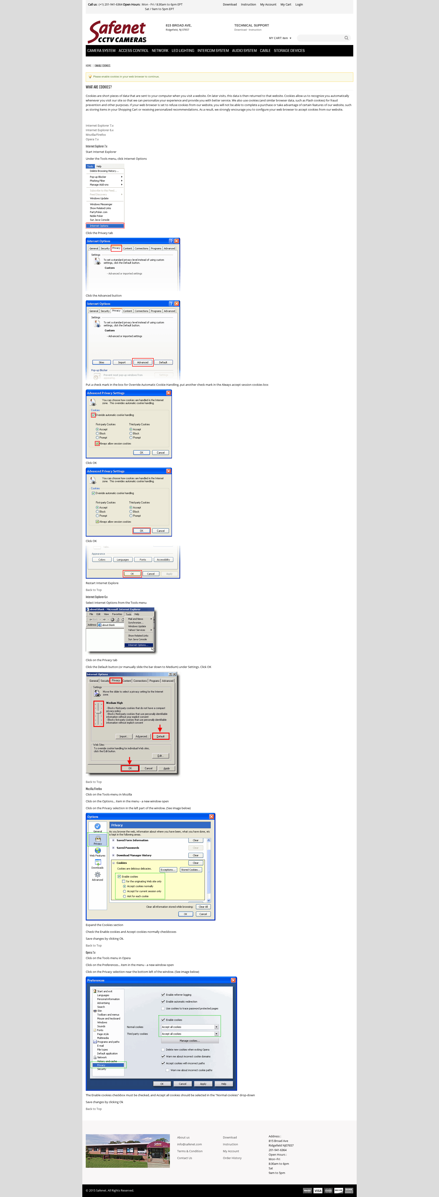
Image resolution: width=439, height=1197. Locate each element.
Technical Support (251, 25)
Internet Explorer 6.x (100, 130)
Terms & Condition (190, 1151)
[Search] (346, 38)
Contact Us (184, 1158)
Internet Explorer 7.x (100, 126)
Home (88, 65)
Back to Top (94, 590)
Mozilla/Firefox (96, 135)
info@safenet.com (189, 1144)
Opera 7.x (92, 139)
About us (183, 1137)
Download (240, 29)
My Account (231, 1151)
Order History (232, 1158)
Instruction (255, 29)
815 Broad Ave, (179, 25)
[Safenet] (117, 32)
